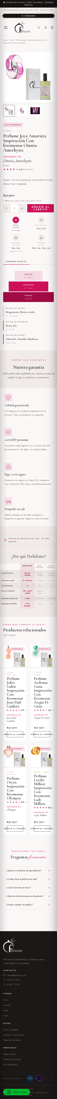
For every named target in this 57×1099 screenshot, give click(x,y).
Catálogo (29, 16)
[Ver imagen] (9, 111)
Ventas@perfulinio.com (15, 10)
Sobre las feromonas (12, 1059)
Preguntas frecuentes (12, 1040)
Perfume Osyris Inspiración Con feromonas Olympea (15, 788)
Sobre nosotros (9, 1054)
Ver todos (9, 635)
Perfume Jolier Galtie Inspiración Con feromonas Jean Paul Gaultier (15, 692)
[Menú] (6, 27)
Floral (12, 40)
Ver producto (15, 662)
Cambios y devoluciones (13, 1034)
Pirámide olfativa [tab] (16, 261)
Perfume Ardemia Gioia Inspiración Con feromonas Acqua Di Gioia (42, 692)
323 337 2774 (47, 10)
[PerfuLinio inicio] (13, 945)
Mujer (5, 1010)
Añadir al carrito (41, 208)
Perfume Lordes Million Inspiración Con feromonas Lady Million (42, 790)
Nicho (5, 999)
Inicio (5, 40)
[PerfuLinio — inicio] (22, 27)
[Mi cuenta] (45, 27)
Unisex (6, 1015)
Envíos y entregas (10, 1029)
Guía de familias (10, 1064)
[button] (16, 1092)
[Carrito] (52, 27)
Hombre (6, 1005)
